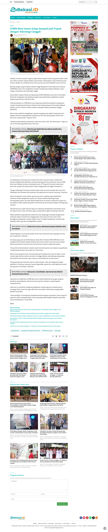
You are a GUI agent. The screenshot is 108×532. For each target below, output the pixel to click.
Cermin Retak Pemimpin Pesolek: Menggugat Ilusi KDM (88, 296)
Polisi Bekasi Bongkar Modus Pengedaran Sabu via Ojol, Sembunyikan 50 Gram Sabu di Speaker (37, 316)
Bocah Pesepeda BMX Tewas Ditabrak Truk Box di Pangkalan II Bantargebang (85, 206)
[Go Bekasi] (24, 10)
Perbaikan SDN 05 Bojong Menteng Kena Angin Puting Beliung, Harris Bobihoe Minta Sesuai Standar (36, 322)
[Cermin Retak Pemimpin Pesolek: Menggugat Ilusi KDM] (74, 296)
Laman (54, 17)
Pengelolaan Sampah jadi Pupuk (30, 330)
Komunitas (38, 17)
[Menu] (11, 2)
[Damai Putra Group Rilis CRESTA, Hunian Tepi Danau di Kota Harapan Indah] (74, 243)
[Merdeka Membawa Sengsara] (84, 264)
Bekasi (13, 17)
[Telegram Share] (63, 336)
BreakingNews (15, 330)
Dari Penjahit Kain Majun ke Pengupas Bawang (88, 288)
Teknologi (57, 330)
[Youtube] (87, 517)
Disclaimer (29, 2)
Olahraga (30, 17)
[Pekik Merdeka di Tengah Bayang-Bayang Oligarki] (74, 281)
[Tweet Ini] (56, 336)
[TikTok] (93, 517)
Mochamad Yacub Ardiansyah (20, 34)
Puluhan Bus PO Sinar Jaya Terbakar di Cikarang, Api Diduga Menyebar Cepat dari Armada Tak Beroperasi (85, 194)
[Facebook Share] (53, 336)
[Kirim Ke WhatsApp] (66, 336)
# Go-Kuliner (46, 17)
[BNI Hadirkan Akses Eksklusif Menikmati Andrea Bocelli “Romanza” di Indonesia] (74, 227)
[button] (96, 2)
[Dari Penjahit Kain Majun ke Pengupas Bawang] (74, 289)
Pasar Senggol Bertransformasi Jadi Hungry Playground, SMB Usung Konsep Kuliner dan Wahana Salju (89, 234)
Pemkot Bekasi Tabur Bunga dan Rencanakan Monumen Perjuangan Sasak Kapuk (84, 188)
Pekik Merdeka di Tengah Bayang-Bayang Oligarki (86, 164)
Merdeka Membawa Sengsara (83, 211)
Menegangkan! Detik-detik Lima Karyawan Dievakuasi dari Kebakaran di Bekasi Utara (85, 176)
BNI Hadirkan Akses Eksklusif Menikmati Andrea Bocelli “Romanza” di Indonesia (88, 226)
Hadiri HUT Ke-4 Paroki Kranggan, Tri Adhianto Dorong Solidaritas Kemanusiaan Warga (35, 326)
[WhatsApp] (90, 517)
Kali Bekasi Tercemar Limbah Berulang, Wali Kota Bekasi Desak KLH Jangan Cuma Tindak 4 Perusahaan (36, 319)
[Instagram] (84, 517)
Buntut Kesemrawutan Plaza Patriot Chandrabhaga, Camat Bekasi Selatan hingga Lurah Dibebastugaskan (35, 310)
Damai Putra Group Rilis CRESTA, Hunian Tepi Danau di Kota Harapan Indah (88, 242)
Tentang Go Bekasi (19, 2)
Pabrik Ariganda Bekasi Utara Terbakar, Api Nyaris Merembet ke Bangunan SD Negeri (85, 170)
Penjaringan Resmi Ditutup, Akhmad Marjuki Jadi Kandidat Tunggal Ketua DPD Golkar (34, 313)
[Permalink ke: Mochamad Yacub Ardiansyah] (11, 35)
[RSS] (96, 517)
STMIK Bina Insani (47, 330)
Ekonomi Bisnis (21, 17)
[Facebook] (81, 517)
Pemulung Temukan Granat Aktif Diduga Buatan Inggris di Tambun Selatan (85, 200)
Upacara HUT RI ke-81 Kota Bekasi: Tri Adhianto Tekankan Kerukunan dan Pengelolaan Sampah (85, 182)
